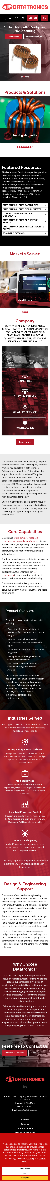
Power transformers (17, 629)
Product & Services (14, 1052)
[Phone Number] (10, 17)
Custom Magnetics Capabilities (20, 205)
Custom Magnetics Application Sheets (20, 221)
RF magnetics (13, 656)
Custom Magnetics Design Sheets (22, 209)
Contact (33, 17)
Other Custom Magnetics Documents (17, 214)
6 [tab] (28, 147)
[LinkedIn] (25, 1086)
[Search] (23, 17)
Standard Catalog (13, 233)
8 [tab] (32, 147)
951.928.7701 (27, 1106)
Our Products (13, 36)
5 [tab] (26, 147)
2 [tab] (24, 77)
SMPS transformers (16, 649)
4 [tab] (28, 77)
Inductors (12, 639)
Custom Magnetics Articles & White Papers (23, 228)
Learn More (25, 442)
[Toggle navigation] (4, 18)
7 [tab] (30, 147)
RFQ (45, 17)
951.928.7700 (28, 1103)
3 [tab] (26, 77)
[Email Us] (16, 17)
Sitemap (25, 1124)
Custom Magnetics (34, 36)
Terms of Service (25, 1128)
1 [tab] (22, 77)
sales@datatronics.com (28, 1110)
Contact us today (14, 1019)
